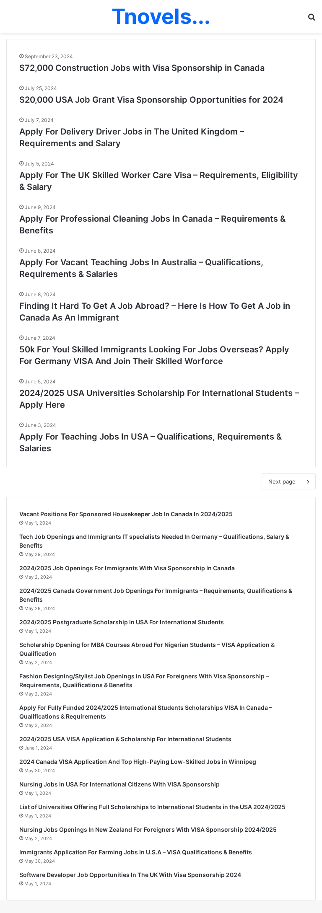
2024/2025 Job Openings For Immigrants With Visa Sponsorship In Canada (127, 568)
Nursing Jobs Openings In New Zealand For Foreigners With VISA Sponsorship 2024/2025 (148, 829)
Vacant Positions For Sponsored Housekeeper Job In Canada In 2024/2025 (126, 513)
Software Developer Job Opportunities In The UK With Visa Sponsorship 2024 (130, 874)
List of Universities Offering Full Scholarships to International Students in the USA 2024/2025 (152, 806)
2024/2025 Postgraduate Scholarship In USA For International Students (121, 622)
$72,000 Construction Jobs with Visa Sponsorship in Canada (142, 68)
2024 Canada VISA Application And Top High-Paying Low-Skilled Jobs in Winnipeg (137, 761)
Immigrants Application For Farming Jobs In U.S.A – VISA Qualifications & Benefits (135, 852)
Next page (282, 481)
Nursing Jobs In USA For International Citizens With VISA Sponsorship (119, 784)
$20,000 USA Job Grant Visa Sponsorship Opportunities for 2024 (151, 100)
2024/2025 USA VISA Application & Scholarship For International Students (125, 738)
